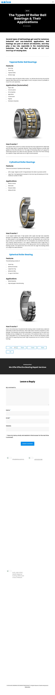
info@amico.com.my (18, 459)
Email (8, 418)
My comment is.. (11, 387)
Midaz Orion (27, 687)
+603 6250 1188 (38, 459)
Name (8, 410)
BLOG (27, 11)
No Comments (27, 26)
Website (8, 426)
